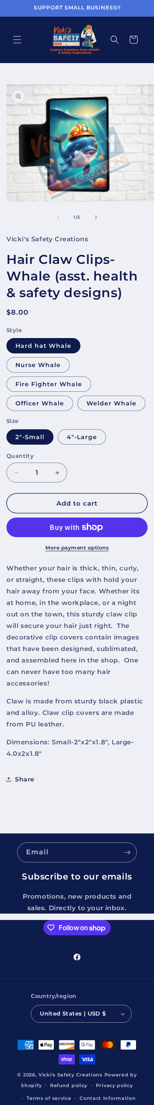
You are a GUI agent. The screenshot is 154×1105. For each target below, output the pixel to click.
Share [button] (25, 779)
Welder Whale (111, 403)
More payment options (77, 547)
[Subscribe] (127, 852)
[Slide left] (58, 217)
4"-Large (82, 437)
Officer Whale (39, 403)
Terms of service (49, 1098)
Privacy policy (114, 1085)
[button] (17, 39)
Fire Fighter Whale (48, 384)
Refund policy (68, 1085)
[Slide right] (95, 217)
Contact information (108, 1098)
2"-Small (29, 437)
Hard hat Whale (43, 346)
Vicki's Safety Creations (70, 1075)
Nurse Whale (38, 365)
